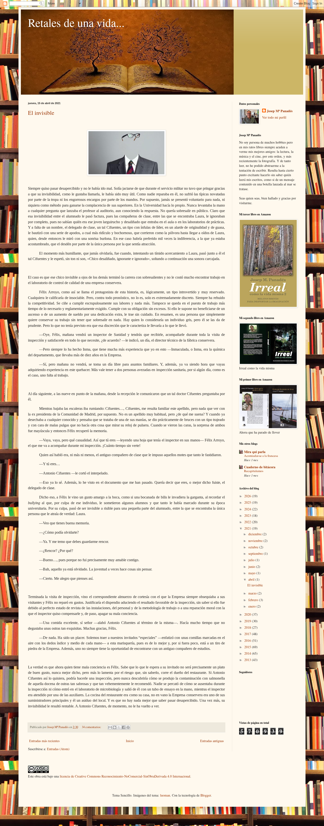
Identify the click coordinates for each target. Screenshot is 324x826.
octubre (253, 547)
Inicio (130, 741)
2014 (248, 653)
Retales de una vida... (76, 22)
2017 (248, 634)
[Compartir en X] (119, 727)
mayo (252, 573)
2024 (248, 509)
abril (251, 579)
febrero (253, 600)
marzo (253, 593)
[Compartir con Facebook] (123, 727)
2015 (248, 647)
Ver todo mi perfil (274, 117)
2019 (248, 621)
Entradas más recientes (44, 741)
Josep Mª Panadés (279, 111)
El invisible (41, 112)
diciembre (255, 534)
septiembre (256, 553)
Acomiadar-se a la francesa (261, 456)
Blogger (205, 795)
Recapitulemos (253, 471)
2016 (248, 640)
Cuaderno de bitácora (259, 466)
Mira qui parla (254, 451)
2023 (248, 515)
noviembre (256, 540)
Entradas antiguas (212, 741)
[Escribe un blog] (114, 727)
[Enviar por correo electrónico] (110, 727)
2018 (248, 627)
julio (251, 560)
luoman (165, 795)
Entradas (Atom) (58, 749)
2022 (248, 522)
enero (252, 606)
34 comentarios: (92, 727)
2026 (248, 496)
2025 (248, 502)
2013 (248, 659)
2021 (248, 528)
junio (252, 566)
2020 (248, 614)
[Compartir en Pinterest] (128, 727)
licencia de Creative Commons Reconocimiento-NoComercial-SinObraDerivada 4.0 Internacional (125, 776)
